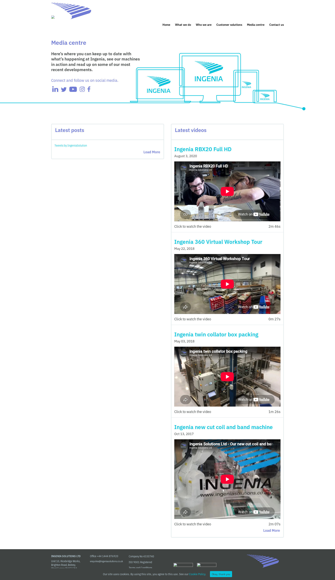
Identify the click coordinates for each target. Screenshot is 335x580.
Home (166, 25)
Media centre (255, 25)
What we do (183, 25)
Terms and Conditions (140, 568)
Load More (151, 151)
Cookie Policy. (197, 574)
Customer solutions (229, 25)
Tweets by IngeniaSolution (70, 145)
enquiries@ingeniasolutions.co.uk (106, 561)
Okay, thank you (221, 574)
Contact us (276, 25)
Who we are (204, 25)
